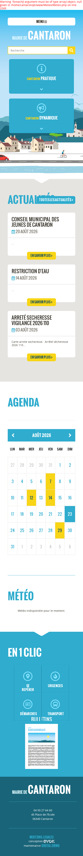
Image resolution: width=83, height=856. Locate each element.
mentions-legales (42, 837)
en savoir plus (40, 255)
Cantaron (41, 35)
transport (55, 713)
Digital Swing (50, 845)
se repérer (28, 687)
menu (40, 21)
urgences (55, 685)
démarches (28, 713)
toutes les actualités (55, 199)
